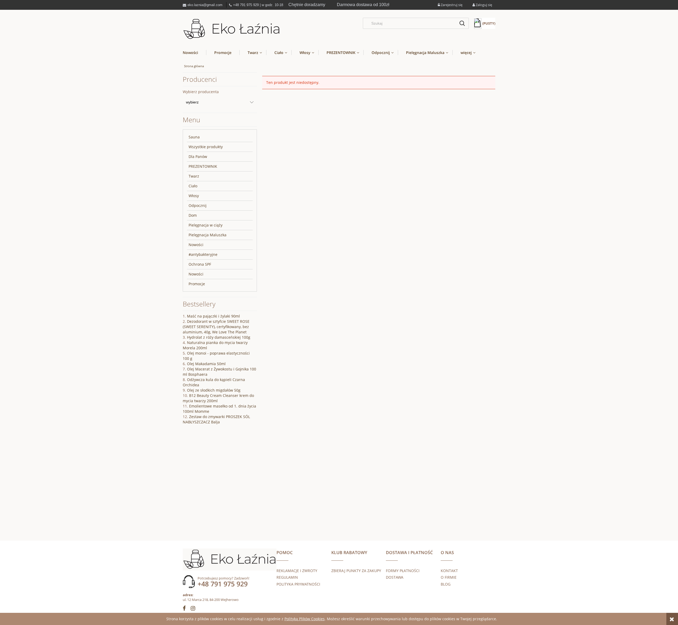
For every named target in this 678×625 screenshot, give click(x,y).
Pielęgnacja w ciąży (205, 225)
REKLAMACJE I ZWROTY (296, 570)
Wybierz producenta (201, 92)
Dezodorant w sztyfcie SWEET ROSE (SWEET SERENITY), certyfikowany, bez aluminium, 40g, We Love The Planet (216, 326)
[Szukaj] (462, 23)
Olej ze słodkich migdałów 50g (213, 390)
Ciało (193, 185)
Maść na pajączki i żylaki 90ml (213, 316)
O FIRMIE (449, 577)
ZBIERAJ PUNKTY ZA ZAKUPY (356, 570)
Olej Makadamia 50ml (206, 363)
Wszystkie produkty (206, 146)
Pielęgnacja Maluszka (207, 234)
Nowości (196, 244)
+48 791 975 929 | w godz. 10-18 (258, 5)
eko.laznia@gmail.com (205, 5)
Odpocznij (198, 205)
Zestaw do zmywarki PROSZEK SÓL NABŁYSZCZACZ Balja (216, 419)
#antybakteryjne (203, 254)
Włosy (194, 195)
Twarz (194, 176)
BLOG (445, 584)
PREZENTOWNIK (203, 166)
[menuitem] (194, 52)
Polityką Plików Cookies (304, 618)
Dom (193, 215)
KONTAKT (449, 570)
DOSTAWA (394, 577)
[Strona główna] (231, 29)
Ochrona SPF (200, 264)
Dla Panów (198, 156)
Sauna (194, 136)
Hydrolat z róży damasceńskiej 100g (218, 337)
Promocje (197, 283)
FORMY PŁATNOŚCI (403, 570)
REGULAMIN (287, 577)
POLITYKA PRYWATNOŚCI (298, 584)
